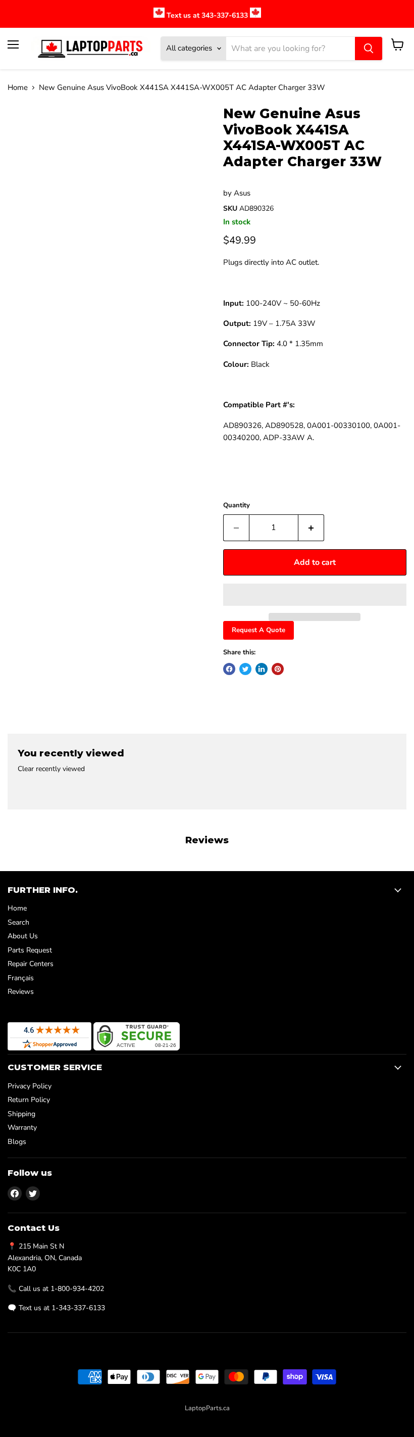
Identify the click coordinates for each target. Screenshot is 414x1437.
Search (18, 922)
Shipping (21, 1114)
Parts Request (30, 950)
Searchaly (229, 1418)
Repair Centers (31, 964)
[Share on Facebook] (229, 669)
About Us (23, 936)
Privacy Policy (29, 1086)
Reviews (21, 991)
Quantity (236, 505)
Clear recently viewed (51, 769)
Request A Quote (258, 630)
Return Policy (29, 1100)
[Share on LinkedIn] (261, 669)
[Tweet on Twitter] (245, 669)
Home (18, 87)
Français (21, 978)
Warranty (22, 1127)
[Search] (368, 48)
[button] (314, 595)
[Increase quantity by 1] (311, 527)
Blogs (17, 1141)
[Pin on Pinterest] (278, 669)
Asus (242, 193)
